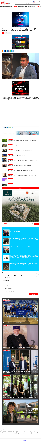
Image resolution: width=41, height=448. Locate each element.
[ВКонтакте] (4, 51)
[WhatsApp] (10, 51)
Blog (4, 228)
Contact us (30, 436)
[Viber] (8, 51)
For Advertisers (38, 436)
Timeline (4, 137)
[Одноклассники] (2, 51)
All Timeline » (20, 188)
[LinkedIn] (7, 51)
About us (33, 436)
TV (2, 32)
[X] (5, 51)
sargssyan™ (24, 440)
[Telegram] (13, 51)
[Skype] (11, 51)
